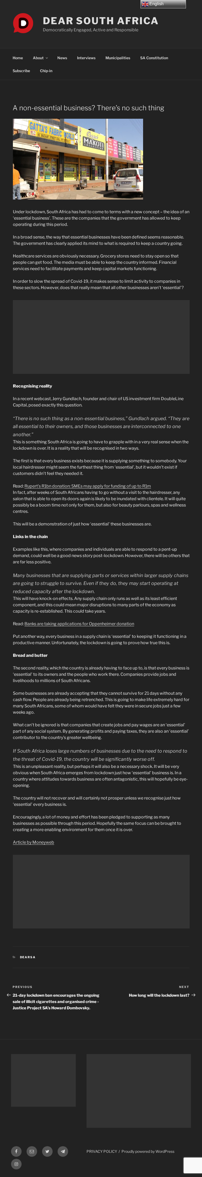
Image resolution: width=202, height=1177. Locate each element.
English (156, 4)
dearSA (28, 957)
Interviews (86, 58)
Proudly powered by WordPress (148, 1151)
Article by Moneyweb (33, 842)
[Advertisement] (101, 337)
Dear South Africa (101, 21)
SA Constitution (154, 58)
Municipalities (117, 58)
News (62, 58)
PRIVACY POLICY (102, 1151)
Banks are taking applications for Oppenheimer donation (79, 623)
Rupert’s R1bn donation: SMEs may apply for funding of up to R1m (87, 486)
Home (18, 58)
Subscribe (21, 70)
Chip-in (46, 70)
